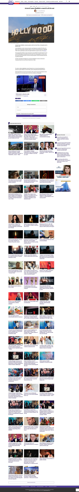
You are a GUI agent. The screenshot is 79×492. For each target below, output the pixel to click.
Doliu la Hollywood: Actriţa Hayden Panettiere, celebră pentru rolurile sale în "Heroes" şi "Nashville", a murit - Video (15, 152)
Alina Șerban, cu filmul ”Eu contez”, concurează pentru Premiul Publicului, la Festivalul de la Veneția (15, 225)
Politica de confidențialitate (25, 486)
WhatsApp (36, 100)
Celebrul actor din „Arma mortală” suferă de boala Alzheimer (45, 302)
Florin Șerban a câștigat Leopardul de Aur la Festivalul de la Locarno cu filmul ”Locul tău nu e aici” (31, 152)
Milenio (44, 50)
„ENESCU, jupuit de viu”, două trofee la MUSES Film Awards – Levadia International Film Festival (15, 444)
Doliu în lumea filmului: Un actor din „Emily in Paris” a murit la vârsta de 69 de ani (31, 379)
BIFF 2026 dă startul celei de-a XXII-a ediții (14, 286)
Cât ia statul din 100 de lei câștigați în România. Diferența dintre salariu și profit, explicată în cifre (46, 287)
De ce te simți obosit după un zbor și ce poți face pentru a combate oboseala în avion (15, 256)
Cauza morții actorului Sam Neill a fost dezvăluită (47, 240)
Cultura (34, 6)
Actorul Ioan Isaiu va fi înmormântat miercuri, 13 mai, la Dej (31, 444)
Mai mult (61, 1)
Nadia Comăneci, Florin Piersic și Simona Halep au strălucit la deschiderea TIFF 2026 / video (47, 317)
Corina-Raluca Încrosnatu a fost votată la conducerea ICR (31, 346)
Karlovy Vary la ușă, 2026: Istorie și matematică (31, 302)
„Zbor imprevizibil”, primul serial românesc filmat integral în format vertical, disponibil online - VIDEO (15, 347)
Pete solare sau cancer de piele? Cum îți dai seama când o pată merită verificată (15, 181)
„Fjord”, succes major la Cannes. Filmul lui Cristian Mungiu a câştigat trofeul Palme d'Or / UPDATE (15, 428)
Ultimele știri (17, 1)
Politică (22, 1)
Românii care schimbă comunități (52, 1)
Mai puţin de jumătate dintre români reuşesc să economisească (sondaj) (46, 135)
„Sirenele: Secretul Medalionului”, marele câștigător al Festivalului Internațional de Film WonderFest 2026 (15, 331)
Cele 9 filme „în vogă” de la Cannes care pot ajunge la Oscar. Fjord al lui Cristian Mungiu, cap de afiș (31, 411)
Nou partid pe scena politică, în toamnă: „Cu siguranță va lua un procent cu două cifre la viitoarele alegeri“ (63, 139)
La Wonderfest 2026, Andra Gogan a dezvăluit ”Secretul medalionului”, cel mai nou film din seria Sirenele (46, 331)
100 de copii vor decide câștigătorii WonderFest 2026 (46, 361)
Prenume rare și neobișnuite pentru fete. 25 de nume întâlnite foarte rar (31, 394)
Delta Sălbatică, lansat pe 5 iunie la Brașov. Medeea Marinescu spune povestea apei (46, 444)
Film (36, 6)
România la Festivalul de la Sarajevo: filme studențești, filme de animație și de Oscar (31, 181)
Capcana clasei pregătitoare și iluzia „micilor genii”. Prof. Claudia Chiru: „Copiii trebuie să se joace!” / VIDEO (31, 331)
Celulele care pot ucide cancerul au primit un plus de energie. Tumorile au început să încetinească (15, 379)
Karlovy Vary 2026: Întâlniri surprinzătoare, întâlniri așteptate (14, 302)
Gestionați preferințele (40, 486)
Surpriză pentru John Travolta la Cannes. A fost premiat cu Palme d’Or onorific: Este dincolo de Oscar (31, 428)
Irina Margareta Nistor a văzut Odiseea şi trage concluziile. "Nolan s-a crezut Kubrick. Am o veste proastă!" (47, 195)
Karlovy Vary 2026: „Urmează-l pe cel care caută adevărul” (46, 271)
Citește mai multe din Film (31, 482)
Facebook (19, 100)
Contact (46, 486)
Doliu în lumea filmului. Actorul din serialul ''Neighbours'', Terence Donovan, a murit (15, 240)
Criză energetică (31, 1)
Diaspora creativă (42, 1)
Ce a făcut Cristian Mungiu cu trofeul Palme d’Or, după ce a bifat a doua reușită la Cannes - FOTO (47, 394)
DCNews (10, 2)
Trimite (31, 115)
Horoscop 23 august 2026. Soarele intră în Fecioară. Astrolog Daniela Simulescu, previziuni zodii (64, 149)
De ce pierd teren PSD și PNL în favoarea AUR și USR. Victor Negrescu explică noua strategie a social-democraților (63, 161)
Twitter (28, 100)
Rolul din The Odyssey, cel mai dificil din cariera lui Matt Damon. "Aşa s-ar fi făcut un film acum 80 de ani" (31, 241)
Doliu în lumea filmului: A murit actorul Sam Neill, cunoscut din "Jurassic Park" (15, 271)
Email (44, 100)
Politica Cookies (33, 486)
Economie (36, 1)
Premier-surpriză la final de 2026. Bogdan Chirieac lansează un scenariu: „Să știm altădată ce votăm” (35, 3)
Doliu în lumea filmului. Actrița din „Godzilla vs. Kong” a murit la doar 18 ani (31, 225)
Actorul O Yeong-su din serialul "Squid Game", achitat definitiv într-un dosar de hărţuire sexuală (31, 317)
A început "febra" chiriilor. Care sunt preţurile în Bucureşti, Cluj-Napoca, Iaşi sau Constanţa (46, 346)
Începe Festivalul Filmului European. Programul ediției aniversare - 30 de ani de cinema (31, 476)
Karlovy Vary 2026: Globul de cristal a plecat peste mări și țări (31, 255)
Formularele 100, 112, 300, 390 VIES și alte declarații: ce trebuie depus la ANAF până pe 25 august (47, 225)
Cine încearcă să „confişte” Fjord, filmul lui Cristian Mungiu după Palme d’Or (47, 379)
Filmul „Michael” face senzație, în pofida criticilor (47, 459)
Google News (26, 95)
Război (25, 1)
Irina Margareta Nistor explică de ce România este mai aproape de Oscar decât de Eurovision (47, 181)
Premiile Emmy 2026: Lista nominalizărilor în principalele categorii (30, 287)
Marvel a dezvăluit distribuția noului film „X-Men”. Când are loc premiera (47, 152)
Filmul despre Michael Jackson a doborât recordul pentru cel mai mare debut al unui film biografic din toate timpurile (15, 477)
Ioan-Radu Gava (42, 10)
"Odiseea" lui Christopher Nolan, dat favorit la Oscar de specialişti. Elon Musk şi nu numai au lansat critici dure (47, 256)
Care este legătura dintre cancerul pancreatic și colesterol (15, 316)
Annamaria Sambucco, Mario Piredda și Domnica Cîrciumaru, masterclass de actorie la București (15, 460)
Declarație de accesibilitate (53, 486)
